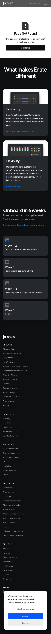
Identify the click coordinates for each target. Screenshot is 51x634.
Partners (6, 553)
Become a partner (10, 557)
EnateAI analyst (9, 392)
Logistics (7, 466)
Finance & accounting (12, 457)
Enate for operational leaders (15, 371)
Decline (25, 623)
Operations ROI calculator (14, 535)
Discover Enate (9, 349)
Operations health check (13, 514)
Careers (6, 575)
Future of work (9, 509)
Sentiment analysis (10, 388)
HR (4, 462)
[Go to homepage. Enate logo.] (9, 338)
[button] (45, 3)
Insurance (7, 423)
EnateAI (6, 384)
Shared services (9, 470)
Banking (6, 418)
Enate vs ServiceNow (11, 397)
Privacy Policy (20, 602)
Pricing (6, 405)
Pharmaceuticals (10, 431)
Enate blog (7, 488)
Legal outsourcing (10, 436)
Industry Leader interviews (13, 531)
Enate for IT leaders (11, 375)
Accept (25, 616)
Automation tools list (11, 522)
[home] (9, 3)
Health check (8, 566)
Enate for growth (10, 379)
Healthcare (7, 427)
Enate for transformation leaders (16, 366)
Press (5, 527)
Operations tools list (11, 518)
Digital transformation (12, 505)
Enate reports (8, 492)
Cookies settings (25, 609)
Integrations (8, 358)
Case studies (8, 496)
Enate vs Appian (9, 401)
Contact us (7, 579)
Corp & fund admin (10, 449)
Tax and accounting (11, 453)
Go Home (25, 47)
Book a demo (35, 3)
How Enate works (10, 362)
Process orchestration (12, 353)
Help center (8, 561)
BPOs (5, 475)
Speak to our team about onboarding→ (24, 225)
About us (6, 548)
